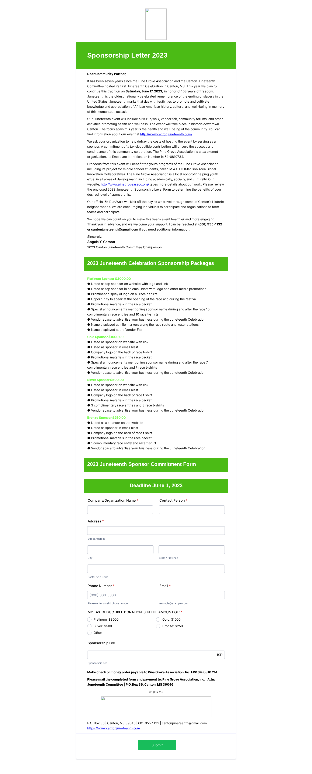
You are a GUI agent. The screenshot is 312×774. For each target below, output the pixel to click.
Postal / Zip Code (98, 577)
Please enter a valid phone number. (108, 603)
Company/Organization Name (113, 500)
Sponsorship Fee (97, 663)
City (90, 557)
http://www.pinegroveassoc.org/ (125, 184)
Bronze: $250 (172, 626)
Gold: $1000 (171, 619)
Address (96, 521)
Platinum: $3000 (106, 619)
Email (165, 586)
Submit (157, 745)
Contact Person (173, 500)
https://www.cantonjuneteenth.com (113, 728)
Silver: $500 (103, 626)
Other (98, 633)
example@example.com (173, 603)
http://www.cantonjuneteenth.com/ (166, 134)
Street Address (96, 538)
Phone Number (101, 586)
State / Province (168, 557)
